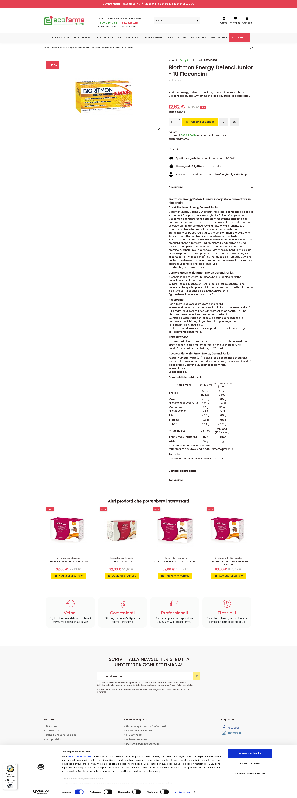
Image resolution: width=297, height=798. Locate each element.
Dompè (184, 60)
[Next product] (252, 47)
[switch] (108, 791)
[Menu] (15, 765)
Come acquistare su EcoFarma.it (146, 726)
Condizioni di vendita (139, 730)
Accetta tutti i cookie (250, 753)
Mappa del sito (55, 739)
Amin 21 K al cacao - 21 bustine (68, 561)
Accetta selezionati (250, 763)
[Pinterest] (178, 149)
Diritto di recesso (136, 739)
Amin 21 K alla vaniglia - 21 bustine (175, 561)
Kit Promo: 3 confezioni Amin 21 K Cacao (228, 563)
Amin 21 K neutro (122, 561)
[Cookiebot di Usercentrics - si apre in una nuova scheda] (41, 792)
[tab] (211, 187)
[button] (59, 37)
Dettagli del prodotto (182, 471)
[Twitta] (174, 149)
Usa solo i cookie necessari (250, 773)
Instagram (234, 732)
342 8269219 (130, 23)
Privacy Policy (176, 685)
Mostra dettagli (183, 792)
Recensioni (176, 480)
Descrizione (176, 187)
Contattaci (53, 730)
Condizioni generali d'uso (61, 735)
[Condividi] (170, 149)
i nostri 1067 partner (79, 756)
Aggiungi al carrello (202, 122)
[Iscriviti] (196, 676)
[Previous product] (251, 47)
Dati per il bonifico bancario (142, 743)
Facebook (233, 727)
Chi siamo (52, 726)
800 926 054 (108, 23)
